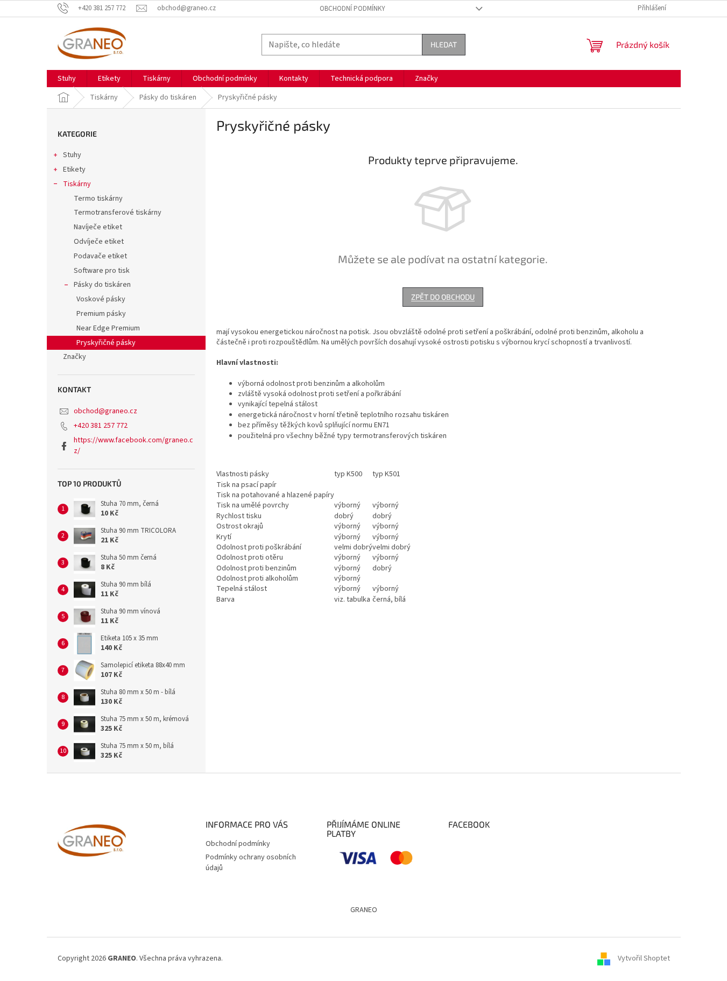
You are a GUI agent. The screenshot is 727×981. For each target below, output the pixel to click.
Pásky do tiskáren (102, 284)
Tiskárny (77, 184)
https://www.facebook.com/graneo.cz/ (133, 445)
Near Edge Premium (108, 328)
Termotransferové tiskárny (117, 212)
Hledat (443, 44)
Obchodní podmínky (352, 8)
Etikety (74, 169)
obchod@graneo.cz (105, 411)
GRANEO (363, 910)
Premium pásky (101, 313)
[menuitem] (67, 78)
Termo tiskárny (98, 198)
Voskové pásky (100, 299)
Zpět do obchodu (443, 296)
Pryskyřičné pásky (106, 342)
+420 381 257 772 (101, 425)
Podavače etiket (100, 256)
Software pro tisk (102, 270)
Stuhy (72, 155)
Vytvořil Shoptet (644, 959)
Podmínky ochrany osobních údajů (251, 862)
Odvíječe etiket (99, 241)
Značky (74, 356)
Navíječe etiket (98, 227)
